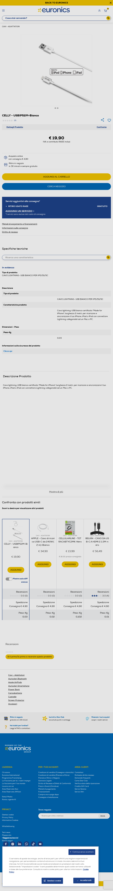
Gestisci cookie (54, 881)
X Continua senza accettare (82, 852)
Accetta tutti (85, 880)
